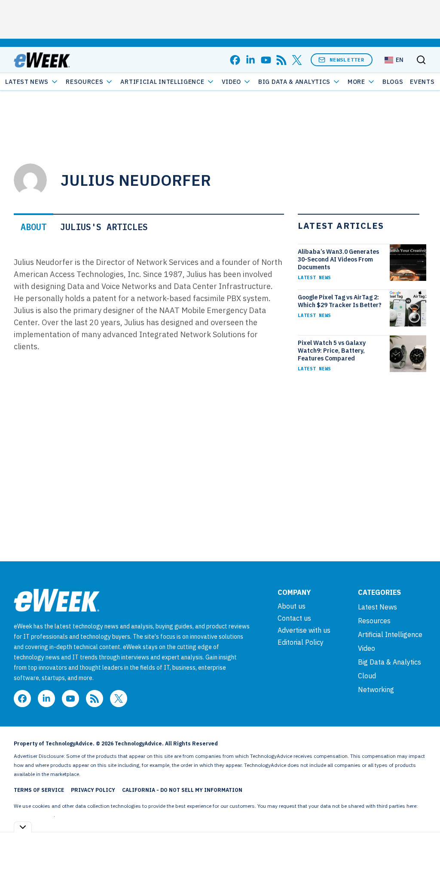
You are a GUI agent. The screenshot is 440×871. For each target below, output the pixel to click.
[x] (297, 60)
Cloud (367, 675)
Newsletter (347, 59)
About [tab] (33, 227)
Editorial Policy (301, 642)
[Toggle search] (421, 60)
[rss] (281, 60)
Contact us (294, 618)
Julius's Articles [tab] (104, 227)
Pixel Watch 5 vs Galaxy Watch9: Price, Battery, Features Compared (332, 350)
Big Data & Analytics (294, 82)
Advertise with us (304, 630)
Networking (376, 689)
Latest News (27, 82)
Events (422, 82)
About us (292, 606)
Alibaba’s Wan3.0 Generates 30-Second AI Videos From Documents (338, 259)
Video (231, 82)
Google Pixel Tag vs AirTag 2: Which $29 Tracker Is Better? (340, 301)
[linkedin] (250, 60)
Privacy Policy (93, 790)
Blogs (392, 82)
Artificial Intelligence (162, 82)
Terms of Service (39, 790)
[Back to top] (422, 844)
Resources (374, 620)
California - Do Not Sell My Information (182, 790)
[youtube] (266, 60)
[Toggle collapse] (23, 827)
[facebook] (235, 60)
